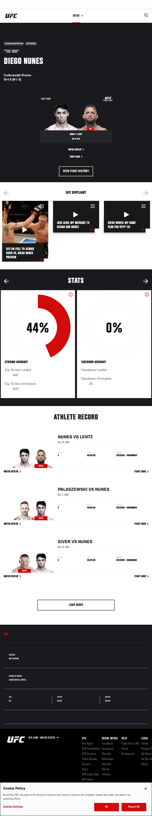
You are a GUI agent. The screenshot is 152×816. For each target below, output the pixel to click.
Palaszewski (72, 489)
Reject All (133, 807)
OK (106, 807)
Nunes (65, 437)
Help (124, 738)
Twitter (106, 774)
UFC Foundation (91, 749)
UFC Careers (89, 754)
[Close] (145, 788)
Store (85, 769)
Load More (76, 605)
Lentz (86, 437)
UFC (84, 738)
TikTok (105, 769)
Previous (6, 192)
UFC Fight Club (90, 774)
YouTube (106, 764)
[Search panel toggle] (146, 15)
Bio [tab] (6, 634)
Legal (144, 738)
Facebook (107, 743)
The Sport (87, 743)
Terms (144, 743)
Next (145, 192)
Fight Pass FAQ (130, 743)
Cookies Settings (13, 807)
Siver (64, 542)
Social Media (110, 738)
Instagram (107, 749)
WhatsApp (107, 759)
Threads (106, 754)
